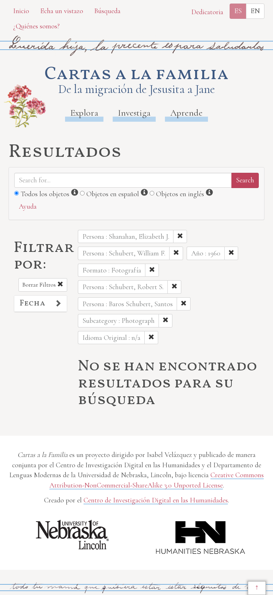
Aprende (186, 112)
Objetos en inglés (180, 194)
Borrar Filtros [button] (39, 284)
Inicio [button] (21, 11)
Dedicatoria (207, 12)
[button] (40, 304)
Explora (84, 112)
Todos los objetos (45, 194)
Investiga (134, 112)
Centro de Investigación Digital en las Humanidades (156, 500)
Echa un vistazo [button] (61, 11)
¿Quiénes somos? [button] (36, 26)
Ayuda (28, 206)
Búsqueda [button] (107, 11)
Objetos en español (112, 194)
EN (255, 11)
